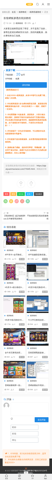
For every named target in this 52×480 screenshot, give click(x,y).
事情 (8, 35)
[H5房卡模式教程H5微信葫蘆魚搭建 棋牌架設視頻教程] (38, 271)
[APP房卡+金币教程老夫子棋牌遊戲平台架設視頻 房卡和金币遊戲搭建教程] (14, 239)
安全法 (23, 32)
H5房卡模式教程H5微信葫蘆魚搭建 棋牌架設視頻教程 (37, 287)
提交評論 (41, 419)
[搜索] (37, 4)
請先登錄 (26, 85)
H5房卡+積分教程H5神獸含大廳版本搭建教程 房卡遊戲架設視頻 (14, 287)
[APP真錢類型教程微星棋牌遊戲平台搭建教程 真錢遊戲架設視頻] (38, 239)
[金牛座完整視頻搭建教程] (14, 337)
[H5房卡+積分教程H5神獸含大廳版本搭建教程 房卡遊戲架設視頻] (14, 271)
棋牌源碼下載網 (6, 4)
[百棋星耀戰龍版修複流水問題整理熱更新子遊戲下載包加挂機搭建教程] (38, 337)
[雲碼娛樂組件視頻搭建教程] (38, 369)
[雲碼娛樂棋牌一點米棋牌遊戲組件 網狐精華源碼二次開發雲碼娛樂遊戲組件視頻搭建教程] (14, 369)
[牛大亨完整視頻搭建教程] (38, 304)
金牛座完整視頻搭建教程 (13, 352)
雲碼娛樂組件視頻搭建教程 (37, 385)
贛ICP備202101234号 (38, 471)
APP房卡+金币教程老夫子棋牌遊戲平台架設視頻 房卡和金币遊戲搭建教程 (14, 254)
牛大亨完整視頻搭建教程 (37, 320)
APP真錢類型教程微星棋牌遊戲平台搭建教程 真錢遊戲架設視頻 (37, 254)
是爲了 (21, 28)
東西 (16, 28)
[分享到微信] (5, 201)
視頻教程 (38, 194)
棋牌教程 (19, 23)
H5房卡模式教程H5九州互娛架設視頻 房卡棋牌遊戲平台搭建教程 (14, 320)
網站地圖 (26, 471)
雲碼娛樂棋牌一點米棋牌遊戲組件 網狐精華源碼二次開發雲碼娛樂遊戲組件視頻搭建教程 (14, 385)
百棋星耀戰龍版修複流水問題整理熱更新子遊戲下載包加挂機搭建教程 (37, 352)
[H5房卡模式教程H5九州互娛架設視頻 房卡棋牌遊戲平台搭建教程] (14, 304)
